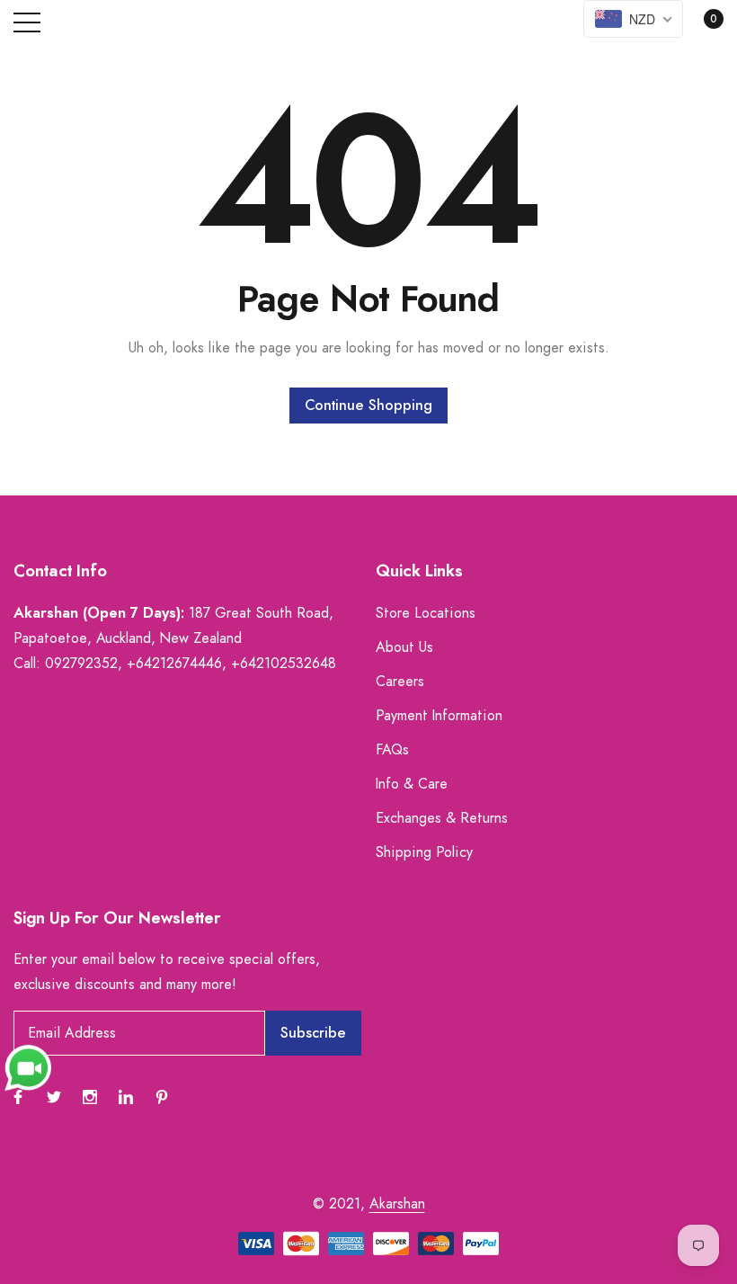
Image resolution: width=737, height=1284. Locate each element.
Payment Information (439, 716)
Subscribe (313, 1033)
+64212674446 (174, 663)
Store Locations (425, 613)
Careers (400, 681)
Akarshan (397, 1204)
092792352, (83, 663)
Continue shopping (368, 405)
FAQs (392, 750)
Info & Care (412, 784)
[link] (18, 1097)
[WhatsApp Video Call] (27, 1067)
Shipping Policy (424, 852)
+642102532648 (283, 663)
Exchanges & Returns (442, 818)
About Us (404, 647)
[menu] (26, 22)
